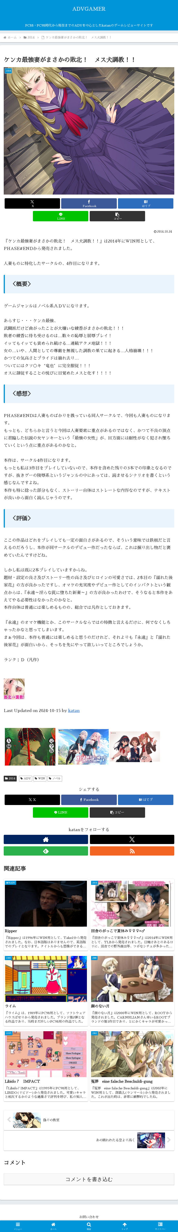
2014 (12, 778)
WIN (41, 778)
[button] (117, 216)
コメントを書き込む (89, 1179)
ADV (27, 778)
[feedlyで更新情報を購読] (46, 851)
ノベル (56, 778)
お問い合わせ (89, 1217)
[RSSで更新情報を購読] (132, 851)
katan (74, 711)
